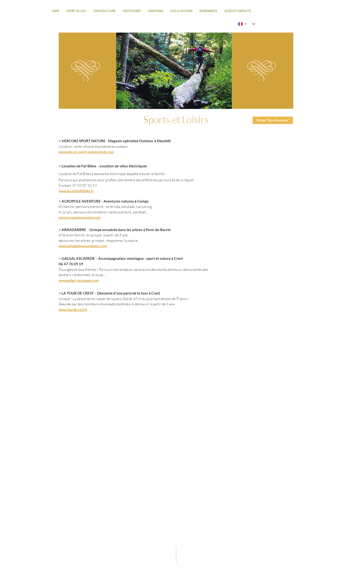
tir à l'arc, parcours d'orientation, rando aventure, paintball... (103, 212)
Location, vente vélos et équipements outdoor (93, 146)
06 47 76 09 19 (71, 264)
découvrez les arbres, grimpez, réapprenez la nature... (99, 240)
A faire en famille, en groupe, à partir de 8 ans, (93, 235)
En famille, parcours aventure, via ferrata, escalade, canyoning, (106, 206)
